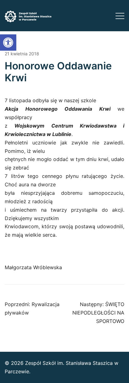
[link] (8, 42)
